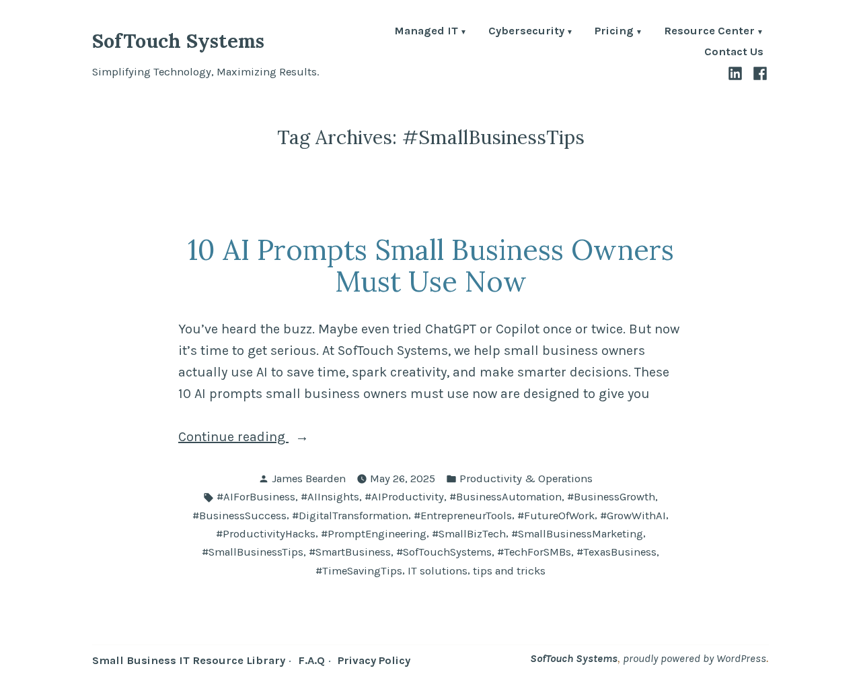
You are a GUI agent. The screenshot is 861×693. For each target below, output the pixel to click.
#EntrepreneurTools (463, 515)
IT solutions (437, 570)
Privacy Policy (374, 660)
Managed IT (426, 32)
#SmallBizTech (469, 533)
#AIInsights (330, 496)
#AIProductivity (404, 496)
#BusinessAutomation (505, 496)
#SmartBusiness (350, 552)
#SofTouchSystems (444, 552)
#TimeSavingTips (358, 570)
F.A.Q (311, 660)
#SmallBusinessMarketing (577, 533)
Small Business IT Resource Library (188, 660)
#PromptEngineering (373, 533)
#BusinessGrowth (611, 496)
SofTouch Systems (178, 40)
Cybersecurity (526, 32)
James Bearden (309, 478)
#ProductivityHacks (265, 533)
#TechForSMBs (534, 552)
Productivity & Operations (526, 478)
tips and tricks (509, 570)
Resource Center (709, 32)
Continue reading (261, 438)
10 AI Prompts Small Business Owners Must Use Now (431, 265)
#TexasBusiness (616, 552)
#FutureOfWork (556, 515)
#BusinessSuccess (239, 515)
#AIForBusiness (256, 496)
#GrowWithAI (633, 515)
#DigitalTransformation (350, 515)
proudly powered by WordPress (694, 658)
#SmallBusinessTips (252, 552)
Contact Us (733, 52)
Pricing (614, 32)
